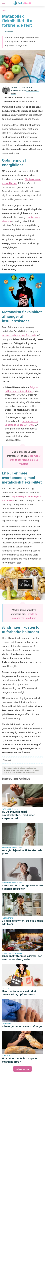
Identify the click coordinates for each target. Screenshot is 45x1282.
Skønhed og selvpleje (12, 848)
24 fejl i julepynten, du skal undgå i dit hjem (22, 922)
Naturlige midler (10, 809)
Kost (4, 10)
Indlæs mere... (23, 1069)
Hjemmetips (7, 918)
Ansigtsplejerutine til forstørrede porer (22, 852)
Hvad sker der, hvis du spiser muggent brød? (19, 1060)
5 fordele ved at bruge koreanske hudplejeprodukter (22, 887)
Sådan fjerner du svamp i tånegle (22, 1026)
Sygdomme (7, 1024)
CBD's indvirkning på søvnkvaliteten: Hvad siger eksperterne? (18, 815)
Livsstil (5, 988)
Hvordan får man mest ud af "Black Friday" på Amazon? (19, 993)
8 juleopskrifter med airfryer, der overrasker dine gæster (22, 957)
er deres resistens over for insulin (19, 335)
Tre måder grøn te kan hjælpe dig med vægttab (25, 460)
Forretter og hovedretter (14, 953)
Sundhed (6, 1056)
